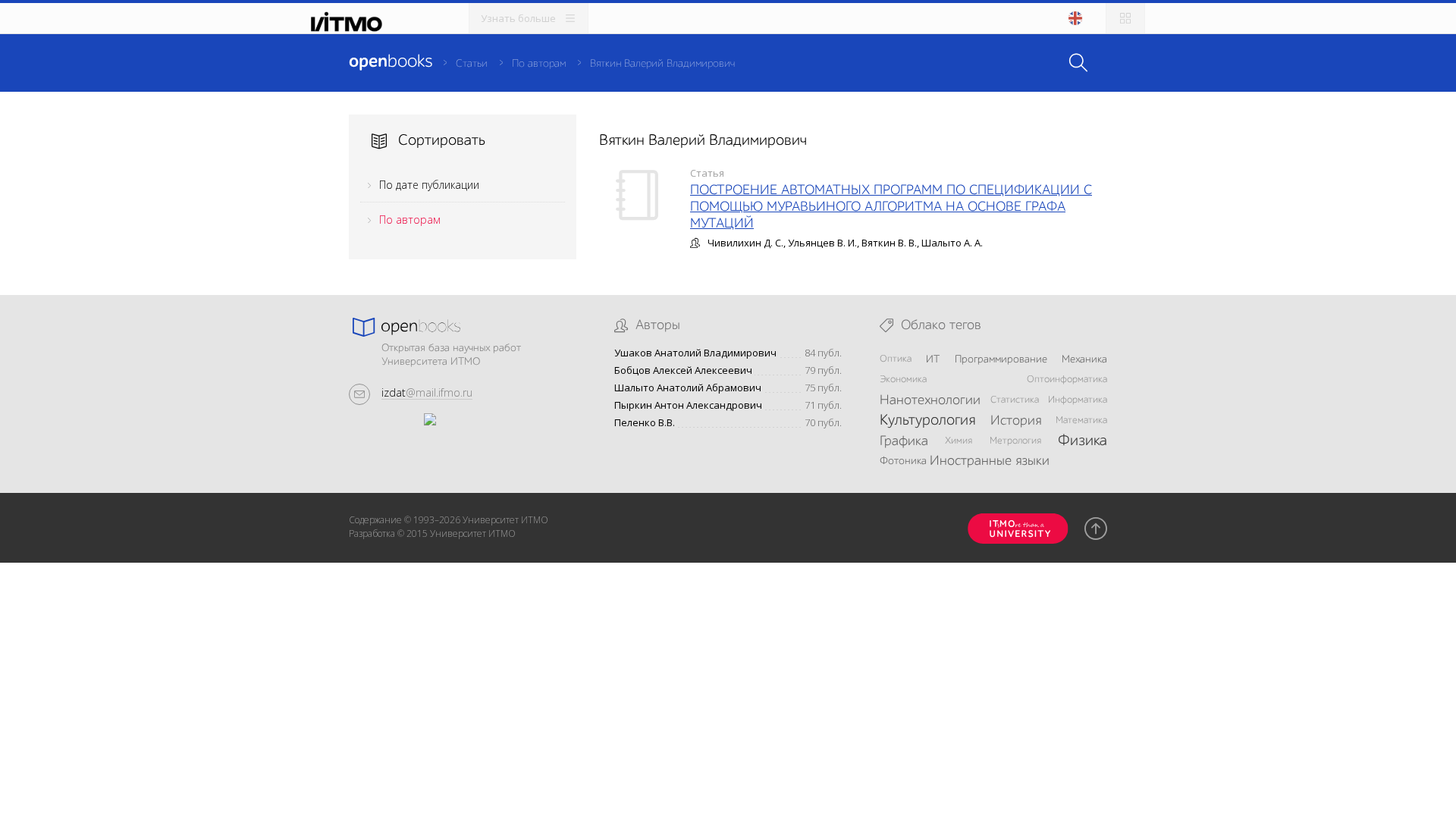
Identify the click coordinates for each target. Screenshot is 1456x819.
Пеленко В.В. (644, 423)
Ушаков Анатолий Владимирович (695, 353)
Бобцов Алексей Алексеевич (683, 370)
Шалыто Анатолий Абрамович (687, 388)
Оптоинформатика (1067, 379)
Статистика (1014, 400)
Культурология (927, 420)
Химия (958, 441)
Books (390, 62)
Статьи (472, 63)
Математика (1081, 420)
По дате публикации (429, 184)
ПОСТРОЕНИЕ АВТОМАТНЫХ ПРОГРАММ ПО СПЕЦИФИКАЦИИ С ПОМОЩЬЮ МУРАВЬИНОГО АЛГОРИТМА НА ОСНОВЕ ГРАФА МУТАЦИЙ (891, 207)
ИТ (933, 359)
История (1015, 421)
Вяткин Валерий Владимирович (662, 63)
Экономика (903, 379)
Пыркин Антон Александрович (688, 405)
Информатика (1077, 400)
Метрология (1015, 441)
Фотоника (903, 461)
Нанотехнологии (930, 400)
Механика (1084, 359)
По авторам (539, 63)
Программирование (1001, 359)
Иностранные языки (990, 461)
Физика (1082, 441)
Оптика (896, 359)
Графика (904, 441)
